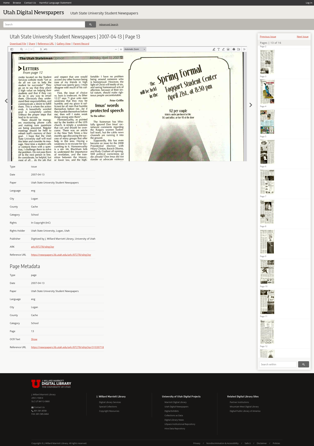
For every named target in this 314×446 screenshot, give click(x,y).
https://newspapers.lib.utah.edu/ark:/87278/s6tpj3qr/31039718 (67, 347)
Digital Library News (174, 419)
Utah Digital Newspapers (176, 406)
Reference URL (46, 43)
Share (32, 43)
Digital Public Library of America (245, 411)
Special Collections (108, 406)
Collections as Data (174, 415)
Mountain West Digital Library (244, 406)
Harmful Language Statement (55, 2)
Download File (18, 43)
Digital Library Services (110, 402)
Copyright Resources (109, 411)
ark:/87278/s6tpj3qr (42, 246)
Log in (309, 2)
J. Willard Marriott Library (43, 394)
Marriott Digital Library (176, 402)
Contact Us (30, 2)
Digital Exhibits (172, 411)
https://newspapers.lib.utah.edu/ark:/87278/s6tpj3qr (61, 254)
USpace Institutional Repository (180, 424)
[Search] (90, 24)
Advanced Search (108, 24)
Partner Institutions (239, 402)
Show (34, 339)
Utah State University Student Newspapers (104, 13)
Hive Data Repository (175, 428)
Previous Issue (268, 36)
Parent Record (81, 43)
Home (6, 2)
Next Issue (302, 36)
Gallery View (64, 43)
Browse (17, 2)
